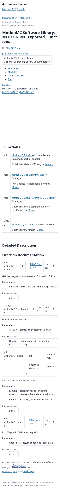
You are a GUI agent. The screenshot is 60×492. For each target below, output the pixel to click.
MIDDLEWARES (10, 92)
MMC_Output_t (48, 197)
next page (23, 53)
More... (49, 164)
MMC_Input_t (40, 174)
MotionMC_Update (22, 174)
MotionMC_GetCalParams (25, 197)
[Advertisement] (30, 120)
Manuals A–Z (9, 9)
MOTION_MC (27, 92)
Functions (7, 85)
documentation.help (15, 4)
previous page (9, 53)
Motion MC (25, 18)
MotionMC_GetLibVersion (25, 224)
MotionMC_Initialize (22, 155)
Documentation (9, 18)
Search (21, 9)
